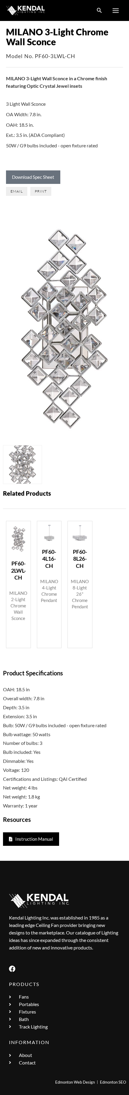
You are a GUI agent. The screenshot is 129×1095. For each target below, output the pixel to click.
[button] (99, 11)
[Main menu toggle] (116, 10)
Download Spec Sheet (33, 177)
